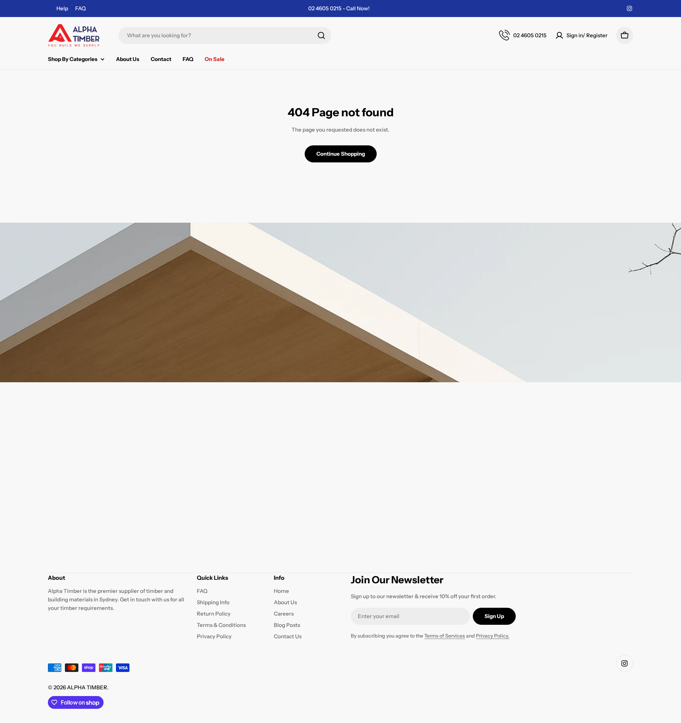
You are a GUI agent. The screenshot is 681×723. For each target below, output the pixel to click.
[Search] (321, 35)
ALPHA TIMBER (87, 687)
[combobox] (224, 35)
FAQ (80, 8)
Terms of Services (444, 636)
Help (62, 8)
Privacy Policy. (492, 636)
